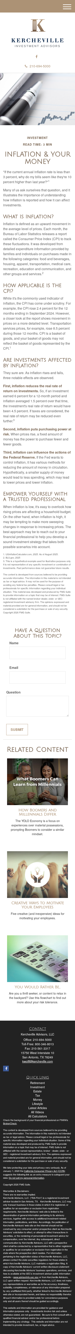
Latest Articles (37, 1108)
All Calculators (37, 1116)
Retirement (37, 1083)
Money (37, 1099)
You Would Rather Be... (37, 987)
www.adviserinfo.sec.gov (26, 1277)
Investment (37, 1087)
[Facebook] (37, 56)
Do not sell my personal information (26, 1177)
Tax (37, 1095)
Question (13, 692)
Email (13, 667)
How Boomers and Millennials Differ (38, 812)
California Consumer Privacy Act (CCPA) (44, 1171)
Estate (37, 1091)
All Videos (37, 1112)
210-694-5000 (40, 66)
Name (14, 643)
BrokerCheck (10, 1123)
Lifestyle (37, 1104)
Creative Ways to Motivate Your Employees (37, 905)
